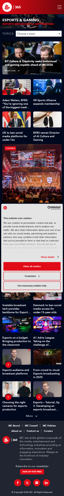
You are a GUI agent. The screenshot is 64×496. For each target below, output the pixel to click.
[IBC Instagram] (36, 482)
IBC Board (14, 425)
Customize (30, 276)
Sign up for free (32, 471)
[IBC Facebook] (17, 482)
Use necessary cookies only (32, 285)
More (29, 416)
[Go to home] (11, 7)
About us (16, 431)
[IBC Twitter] (27, 482)
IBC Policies (49, 425)
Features (10, 148)
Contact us (33, 431)
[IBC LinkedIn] (46, 482)
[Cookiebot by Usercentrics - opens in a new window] (48, 208)
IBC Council (31, 425)
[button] (59, 7)
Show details (47, 257)
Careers (48, 431)
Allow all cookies (32, 266)
